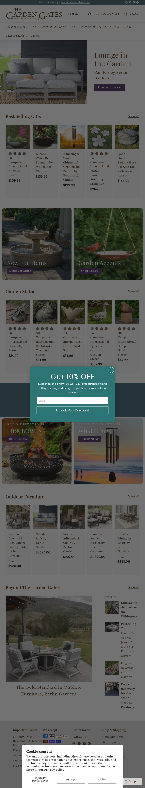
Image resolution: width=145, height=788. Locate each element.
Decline (101, 779)
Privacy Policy (54, 769)
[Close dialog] (111, 370)
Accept (71, 779)
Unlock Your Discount (72, 410)
